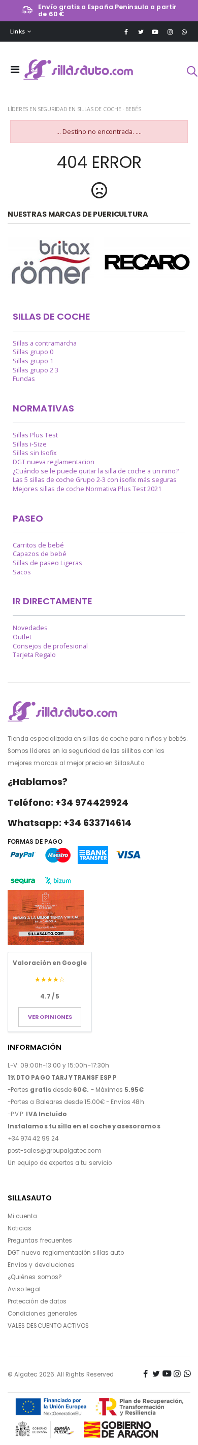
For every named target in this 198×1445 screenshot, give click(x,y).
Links (17, 31)
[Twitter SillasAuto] (141, 32)
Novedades (30, 628)
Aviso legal (24, 1289)
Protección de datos (37, 1301)
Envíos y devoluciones (41, 1265)
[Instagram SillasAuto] (170, 32)
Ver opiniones (50, 1017)
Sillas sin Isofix (35, 453)
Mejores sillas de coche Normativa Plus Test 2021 (87, 489)
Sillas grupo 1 (33, 361)
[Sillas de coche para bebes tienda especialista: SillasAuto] (78, 69)
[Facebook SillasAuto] (126, 32)
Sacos (22, 572)
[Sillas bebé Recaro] (147, 262)
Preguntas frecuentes (40, 1240)
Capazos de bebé (40, 553)
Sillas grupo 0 (33, 352)
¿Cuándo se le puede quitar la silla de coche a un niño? (96, 471)
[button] (191, 72)
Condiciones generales (42, 1314)
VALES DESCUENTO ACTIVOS (48, 1326)
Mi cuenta (23, 1216)
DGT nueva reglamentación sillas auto (66, 1253)
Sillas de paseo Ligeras (47, 563)
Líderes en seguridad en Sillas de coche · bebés (74, 109)
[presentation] (12, 263)
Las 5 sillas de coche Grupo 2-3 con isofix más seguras (95, 479)
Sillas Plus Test (35, 435)
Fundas (24, 378)
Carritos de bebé (38, 545)
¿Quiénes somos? (35, 1277)
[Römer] (51, 262)
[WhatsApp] (184, 32)
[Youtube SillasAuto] (155, 32)
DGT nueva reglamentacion (53, 462)
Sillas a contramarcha (45, 343)
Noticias (19, 1228)
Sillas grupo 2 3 (35, 370)
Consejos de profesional (50, 646)
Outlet (22, 637)
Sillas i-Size (30, 444)
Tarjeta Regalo (34, 654)
